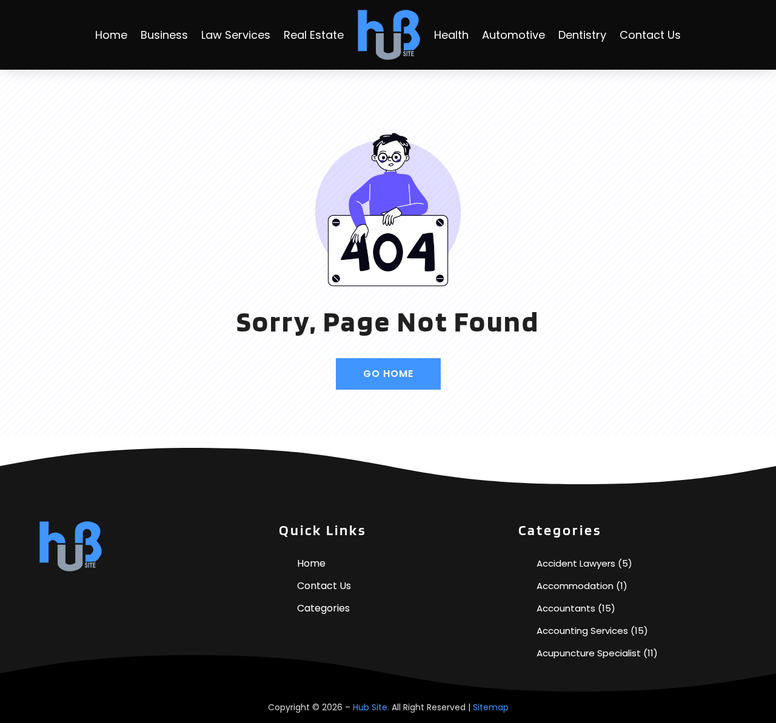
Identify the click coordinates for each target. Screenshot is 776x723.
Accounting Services (582, 630)
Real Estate (314, 34)
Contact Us (650, 34)
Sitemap (491, 707)
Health (451, 34)
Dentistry (582, 34)
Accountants (566, 608)
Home (111, 34)
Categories (323, 608)
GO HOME (388, 374)
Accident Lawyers (576, 563)
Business (164, 34)
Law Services (235, 34)
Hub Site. (371, 707)
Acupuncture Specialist (589, 653)
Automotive (513, 34)
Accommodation (575, 585)
